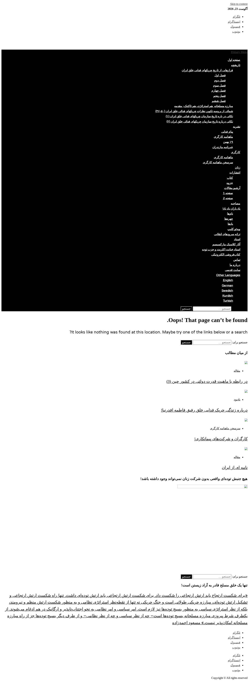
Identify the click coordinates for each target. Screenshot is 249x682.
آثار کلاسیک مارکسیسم (226, 244)
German (227, 285)
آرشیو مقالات (232, 188)
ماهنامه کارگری (223, 137)
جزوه (230, 183)
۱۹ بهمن (228, 142)
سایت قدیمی (232, 270)
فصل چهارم (218, 90)
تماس (236, 260)
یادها (230, 224)
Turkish (228, 301)
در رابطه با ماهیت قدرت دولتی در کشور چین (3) (207, 381)
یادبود (237, 399)
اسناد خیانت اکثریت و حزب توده (221, 249)
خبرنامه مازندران (222, 147)
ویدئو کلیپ (233, 229)
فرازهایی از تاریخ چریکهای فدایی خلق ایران (207, 70)
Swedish (227, 290)
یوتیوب (236, 647)
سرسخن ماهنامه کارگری (218, 162)
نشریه (236, 126)
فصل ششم (219, 101)
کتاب (230, 178)
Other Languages (228, 275)
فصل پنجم (219, 96)
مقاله (237, 370)
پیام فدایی (227, 132)
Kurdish (227, 295)
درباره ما (235, 265)
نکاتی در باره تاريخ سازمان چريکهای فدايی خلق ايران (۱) (199, 116)
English (228, 280)
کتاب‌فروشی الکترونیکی (225, 254)
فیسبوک (235, 642)
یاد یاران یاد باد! (231, 208)
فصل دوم (220, 80)
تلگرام (236, 632)
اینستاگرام (234, 637)
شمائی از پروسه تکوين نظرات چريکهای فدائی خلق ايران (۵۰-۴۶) (194, 111)
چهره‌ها (228, 219)
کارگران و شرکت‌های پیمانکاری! (221, 438)
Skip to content (239, 3)
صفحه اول (234, 60)
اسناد (237, 239)
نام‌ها (230, 214)
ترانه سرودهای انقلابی (227, 234)
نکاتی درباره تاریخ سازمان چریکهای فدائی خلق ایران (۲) (200, 121)
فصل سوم (219, 85)
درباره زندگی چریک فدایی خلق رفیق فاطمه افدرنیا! (204, 410)
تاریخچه (235, 65)
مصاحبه (235, 203)
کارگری (235, 152)
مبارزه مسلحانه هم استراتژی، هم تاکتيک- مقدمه (203, 106)
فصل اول (220, 75)
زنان (237, 167)
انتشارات (234, 172)
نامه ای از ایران (235, 467)
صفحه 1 (228, 193)
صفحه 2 (228, 198)
